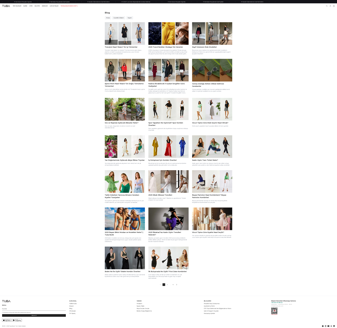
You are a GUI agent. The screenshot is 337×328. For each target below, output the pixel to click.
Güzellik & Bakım (119, 18)
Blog (70, 308)
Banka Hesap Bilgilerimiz (144, 311)
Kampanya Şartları (209, 313)
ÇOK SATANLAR (54, 5)
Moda (108, 18)
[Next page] (176, 284)
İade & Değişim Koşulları (211, 311)
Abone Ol (34, 315)
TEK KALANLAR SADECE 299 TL (69, 5)
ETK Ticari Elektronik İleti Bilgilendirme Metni (217, 308)
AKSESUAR (45, 5)
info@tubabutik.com (277, 306)
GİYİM (30, 5)
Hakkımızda (73, 303)
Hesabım (139, 303)
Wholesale (72, 311)
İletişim (71, 306)
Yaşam (130, 18)
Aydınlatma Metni (209, 306)
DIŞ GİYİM (37, 5)
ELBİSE (25, 5)
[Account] (330, 6)
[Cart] (334, 6)
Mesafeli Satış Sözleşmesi (211, 303)
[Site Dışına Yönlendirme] (323, 326)
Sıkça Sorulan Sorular (143, 308)
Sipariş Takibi (140, 306)
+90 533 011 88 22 (277, 302)
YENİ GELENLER (17, 5)
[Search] (327, 6)
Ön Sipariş (72, 313)
